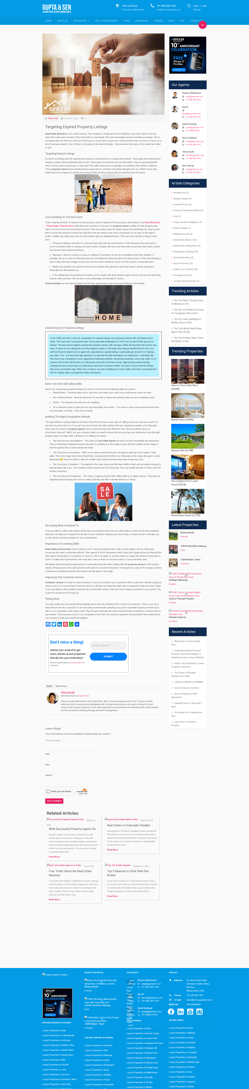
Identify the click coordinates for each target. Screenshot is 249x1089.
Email (47, 765)
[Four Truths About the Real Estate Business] (64, 866)
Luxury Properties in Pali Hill (55, 1064)
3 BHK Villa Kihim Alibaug (193, 546)
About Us (62, 21)
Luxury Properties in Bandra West (58, 1050)
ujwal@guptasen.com (195, 127)
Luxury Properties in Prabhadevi (99, 1065)
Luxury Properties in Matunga (98, 1055)
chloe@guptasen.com (195, 155)
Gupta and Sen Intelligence (186, 222)
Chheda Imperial (177, 617)
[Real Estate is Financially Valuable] (121, 820)
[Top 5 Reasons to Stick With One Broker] (117, 866)
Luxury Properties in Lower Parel (142, 1038)
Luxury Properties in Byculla (140, 1077)
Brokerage (141, 21)
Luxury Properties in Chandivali (99, 1084)
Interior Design (180, 228)
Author (49, 686)
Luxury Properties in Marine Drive (142, 1053)
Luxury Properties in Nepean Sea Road (145, 1043)
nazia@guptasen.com (195, 141)
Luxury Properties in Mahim (139, 1087)
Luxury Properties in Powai (97, 1079)
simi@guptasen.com (194, 169)
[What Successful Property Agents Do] (65, 820)
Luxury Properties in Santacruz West (59, 1079)
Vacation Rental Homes (185, 281)
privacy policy (76, 662)
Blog (172, 21)
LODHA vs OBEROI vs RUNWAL (188, 682)
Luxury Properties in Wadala (98, 1074)
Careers (158, 21)
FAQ (182, 21)
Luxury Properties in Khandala (183, 1057)
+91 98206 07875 (193, 130)
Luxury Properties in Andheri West (58, 1045)
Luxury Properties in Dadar (97, 1060)
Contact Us (196, 21)
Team (127, 21)
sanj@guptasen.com (194, 96)
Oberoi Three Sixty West (184, 385)
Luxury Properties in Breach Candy (143, 1033)
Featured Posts (181, 204)
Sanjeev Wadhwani (191, 93)
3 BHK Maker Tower (191, 559)
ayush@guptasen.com (191, 114)
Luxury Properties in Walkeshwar (142, 1072)
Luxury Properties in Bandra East (57, 1055)
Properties (79, 21)
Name (47, 754)
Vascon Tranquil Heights (181, 598)
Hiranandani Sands (181, 515)
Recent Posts (61, 686)
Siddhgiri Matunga (178, 580)
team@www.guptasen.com (199, 1000)
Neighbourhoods (181, 234)
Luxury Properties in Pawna (182, 1067)
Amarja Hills (177, 450)
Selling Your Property (183, 269)
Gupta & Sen (84, 696)
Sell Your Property (106, 21)
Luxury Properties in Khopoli (182, 1042)
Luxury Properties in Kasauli (182, 1076)
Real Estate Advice (182, 240)
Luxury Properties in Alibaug (182, 1033)
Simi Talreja (188, 165)
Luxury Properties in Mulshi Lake (184, 1062)
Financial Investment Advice (187, 210)
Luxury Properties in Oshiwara (56, 1040)
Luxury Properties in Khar (54, 1030)
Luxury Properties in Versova (56, 1074)
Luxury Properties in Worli (139, 1028)
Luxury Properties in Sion (96, 1050)
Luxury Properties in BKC (54, 1060)
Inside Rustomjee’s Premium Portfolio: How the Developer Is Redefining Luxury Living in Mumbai (187, 654)
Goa (176, 216)
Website (48, 775)
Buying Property (181, 198)
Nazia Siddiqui (189, 138)
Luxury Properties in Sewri (97, 1070)
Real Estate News (182, 257)
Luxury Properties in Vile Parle (56, 1084)
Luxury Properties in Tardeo (140, 1082)
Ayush (185, 107)
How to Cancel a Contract (186, 688)
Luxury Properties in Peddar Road (142, 1067)
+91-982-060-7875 (193, 100)
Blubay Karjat (187, 532)
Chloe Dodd (53, 118)
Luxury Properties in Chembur (99, 1045)
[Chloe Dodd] (53, 698)
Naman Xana (178, 419)
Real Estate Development (185, 245)
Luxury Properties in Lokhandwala (58, 1035)
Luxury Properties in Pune (181, 1028)
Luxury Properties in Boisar (181, 1086)
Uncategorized (180, 275)
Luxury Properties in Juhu (54, 1069)
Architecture (179, 192)
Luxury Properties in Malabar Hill (142, 1048)
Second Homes (181, 263)
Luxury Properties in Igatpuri (182, 1081)
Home (48, 21)
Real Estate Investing (183, 251)
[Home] (58, 10)
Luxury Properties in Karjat (181, 1037)
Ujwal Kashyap (189, 124)
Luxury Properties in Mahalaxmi (141, 1058)
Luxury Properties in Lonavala (183, 1052)
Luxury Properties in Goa (180, 1072)
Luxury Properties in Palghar (182, 1047)
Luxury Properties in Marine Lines (142, 1062)
